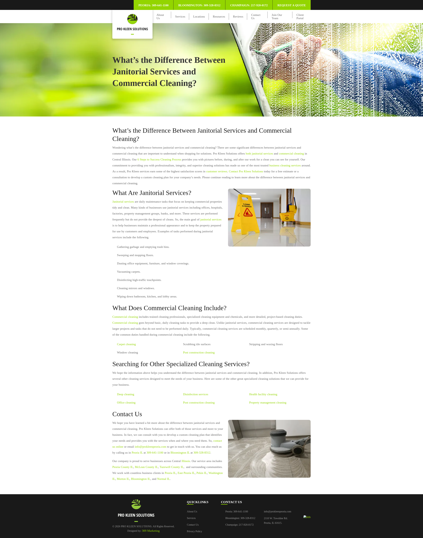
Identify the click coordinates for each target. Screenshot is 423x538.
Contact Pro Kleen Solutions (246, 171)
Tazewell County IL (172, 467)
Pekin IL (201, 473)
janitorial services (210, 219)
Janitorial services (123, 201)
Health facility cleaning (263, 394)
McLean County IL (146, 467)
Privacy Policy (194, 531)
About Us (192, 511)
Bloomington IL (180, 452)
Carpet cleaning (126, 344)
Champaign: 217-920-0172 (249, 5)
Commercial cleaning (125, 316)
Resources (219, 16)
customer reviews (216, 171)
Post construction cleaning (199, 352)
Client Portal (300, 16)
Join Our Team (277, 16)
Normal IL (163, 478)
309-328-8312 (201, 452)
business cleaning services (285, 165)
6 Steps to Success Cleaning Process (159, 159)
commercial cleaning (291, 153)
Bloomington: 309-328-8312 (199, 5)
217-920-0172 (246, 524)
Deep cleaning (125, 394)
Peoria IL (137, 452)
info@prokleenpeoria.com (150, 446)
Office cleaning (126, 402)
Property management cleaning (267, 402)
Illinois (186, 461)
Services (180, 16)
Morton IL (123, 478)
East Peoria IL (186, 473)
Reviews (238, 16)
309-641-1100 (155, 452)
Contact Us (193, 524)
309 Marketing (151, 530)
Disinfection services (195, 394)
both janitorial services (259, 153)
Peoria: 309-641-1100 (153, 5)
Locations (199, 16)
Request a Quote (291, 5)
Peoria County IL (122, 467)
